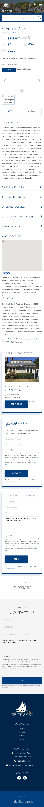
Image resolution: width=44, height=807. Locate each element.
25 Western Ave (23, 755)
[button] (39, 18)
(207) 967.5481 (30, 4)
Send (16, 559)
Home (4, 339)
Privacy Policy (7, 298)
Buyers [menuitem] (22, 732)
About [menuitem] (22, 739)
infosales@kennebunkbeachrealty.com (23, 765)
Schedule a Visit (30, 495)
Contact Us (16, 404)
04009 (6, 342)
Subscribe (16, 473)
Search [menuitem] (22, 728)
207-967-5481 (14, 390)
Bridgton (35, 339)
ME (17, 339)
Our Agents (32, 401)
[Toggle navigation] (40, 4)
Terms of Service (9, 568)
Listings (11, 339)
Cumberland (25, 339)
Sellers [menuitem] (22, 736)
